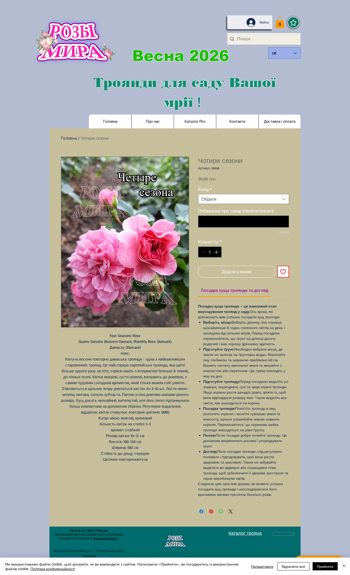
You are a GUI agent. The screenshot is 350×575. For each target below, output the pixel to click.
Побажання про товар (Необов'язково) (236, 210)
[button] (280, 22)
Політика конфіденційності (52, 568)
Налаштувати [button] (262, 566)
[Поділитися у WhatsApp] (221, 511)
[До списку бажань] (283, 272)
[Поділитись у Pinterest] (211, 511)
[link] (234, 290)
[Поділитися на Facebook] (201, 511)
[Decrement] (203, 252)
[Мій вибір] (293, 22)
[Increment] (217, 252)
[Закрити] (344, 566)
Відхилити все (293, 566)
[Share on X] (231, 511)
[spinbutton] (210, 252)
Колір (205, 189)
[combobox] (243, 199)
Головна (69, 138)
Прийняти (325, 566)
